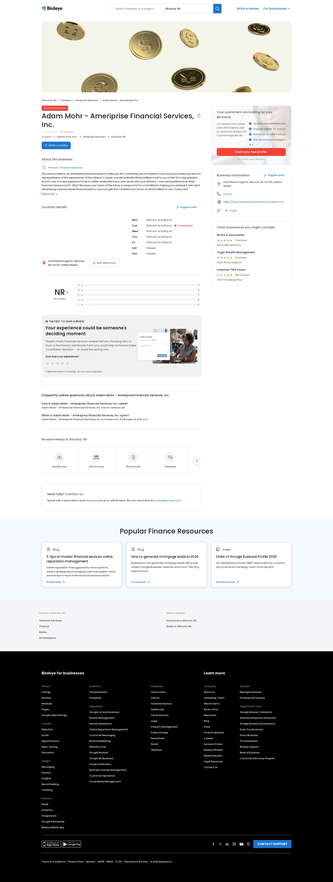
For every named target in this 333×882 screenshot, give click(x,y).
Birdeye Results (213, 755)
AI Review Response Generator (258, 718)
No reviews (67, 132)
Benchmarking (50, 784)
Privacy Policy (75, 861)
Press (207, 726)
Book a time (211, 709)
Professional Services (252, 697)
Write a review (248, 8)
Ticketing (47, 790)
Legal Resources (213, 761)
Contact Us (211, 767)
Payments (48, 752)
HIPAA (109, 861)
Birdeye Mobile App (53, 827)
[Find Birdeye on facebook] (213, 844)
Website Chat (97, 746)
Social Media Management (105, 781)
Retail (154, 744)
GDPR (101, 861)
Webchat (47, 729)
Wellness (156, 750)
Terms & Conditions (54, 861)
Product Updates (214, 732)
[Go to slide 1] (250, 145)
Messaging (48, 766)
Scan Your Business (251, 729)
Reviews (46, 697)
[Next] (196, 460)
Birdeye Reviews (213, 750)
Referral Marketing (100, 741)
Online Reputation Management (108, 729)
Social (45, 735)
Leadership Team (214, 697)
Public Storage (159, 732)
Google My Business (101, 758)
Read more (48, 194)
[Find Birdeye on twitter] (220, 844)
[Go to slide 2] (252, 144)
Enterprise (95, 697)
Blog (206, 721)
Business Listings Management (108, 770)
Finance (66, 100)
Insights (46, 778)
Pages (45, 709)
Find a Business (249, 735)
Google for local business (104, 712)
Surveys (46, 772)
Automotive (158, 692)
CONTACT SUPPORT (272, 844)
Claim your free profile (251, 152)
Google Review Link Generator (257, 723)
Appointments (50, 741)
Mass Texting (49, 746)
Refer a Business (250, 752)
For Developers (248, 741)
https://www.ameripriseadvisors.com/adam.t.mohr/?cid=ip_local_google (255, 202)
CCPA (118, 861)
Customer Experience (102, 775)
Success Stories (213, 744)
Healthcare (157, 709)
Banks (43, 632)
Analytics (47, 810)
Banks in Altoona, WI (178, 626)
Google (233, 210)
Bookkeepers (47, 638)
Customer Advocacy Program (257, 758)
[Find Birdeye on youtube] (241, 844)
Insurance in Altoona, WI (181, 620)
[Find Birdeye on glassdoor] (248, 844)
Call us (228, 194)
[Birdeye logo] (53, 8)
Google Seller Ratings (54, 715)
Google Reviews (98, 752)
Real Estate (158, 738)
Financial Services (87, 100)
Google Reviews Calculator (256, 712)
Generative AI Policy (136, 861)
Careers (208, 738)
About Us (209, 692)
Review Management (102, 718)
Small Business (98, 692)
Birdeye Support (249, 746)
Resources (210, 715)
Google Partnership (53, 821)
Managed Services (251, 692)
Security (90, 861)
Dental (155, 697)
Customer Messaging (102, 735)
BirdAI (45, 804)
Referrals (47, 703)
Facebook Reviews (100, 764)
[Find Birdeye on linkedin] (227, 844)
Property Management (164, 726)
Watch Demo (212, 703)
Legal (154, 721)
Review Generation (100, 723)
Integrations (49, 815)
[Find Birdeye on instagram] (234, 844)
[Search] (217, 8)
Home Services (160, 715)
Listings (46, 692)
